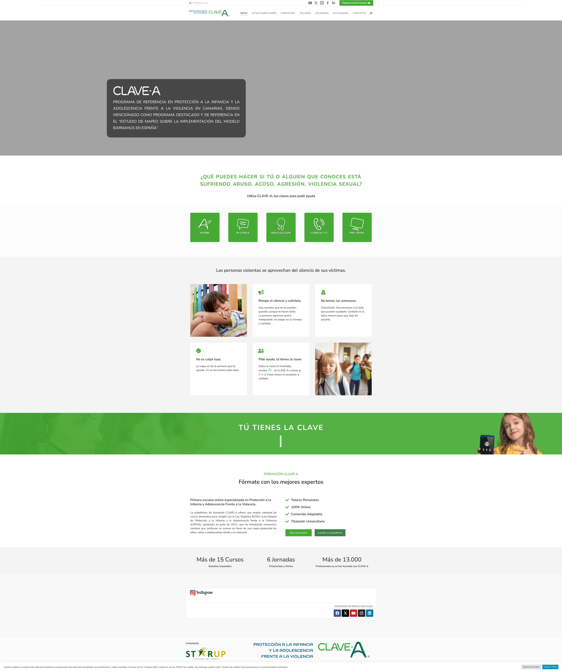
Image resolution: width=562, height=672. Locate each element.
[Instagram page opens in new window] (322, 3)
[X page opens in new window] (316, 3)
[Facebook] (337, 613)
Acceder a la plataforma (330, 532)
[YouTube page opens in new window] (310, 3)
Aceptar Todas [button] (550, 667)
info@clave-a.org (200, 2)
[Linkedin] (369, 613)
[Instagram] (361, 613)
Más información (298, 532)
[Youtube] (353, 613)
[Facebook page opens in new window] (328, 3)
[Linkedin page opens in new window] (333, 3)
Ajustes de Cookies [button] (531, 667)
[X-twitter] (345, 613)
